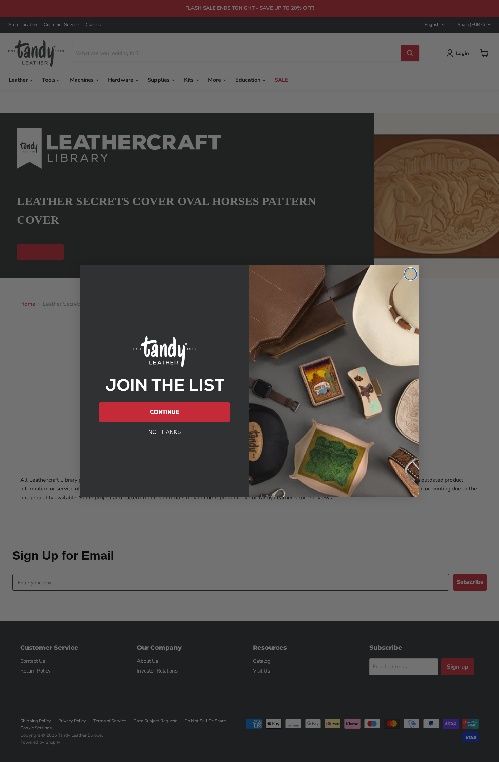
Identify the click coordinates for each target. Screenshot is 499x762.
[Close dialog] (411, 274)
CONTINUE (164, 412)
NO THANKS (164, 432)
